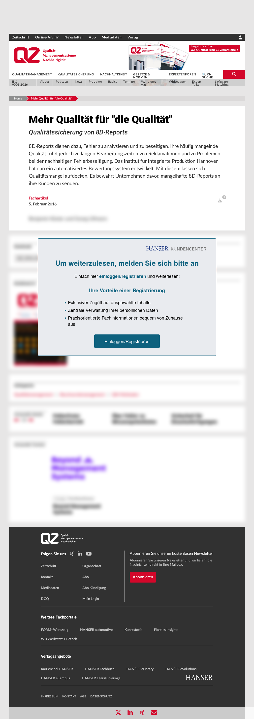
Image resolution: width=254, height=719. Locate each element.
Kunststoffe (133, 630)
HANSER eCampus (55, 678)
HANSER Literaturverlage (101, 678)
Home (18, 98)
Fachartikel (38, 198)
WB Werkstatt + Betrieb (59, 639)
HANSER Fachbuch (100, 669)
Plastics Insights (166, 630)
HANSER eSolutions (180, 669)
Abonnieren (143, 577)
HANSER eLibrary (140, 669)
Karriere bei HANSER (57, 669)
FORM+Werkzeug (54, 630)
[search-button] (234, 74)
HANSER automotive (96, 630)
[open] (219, 200)
